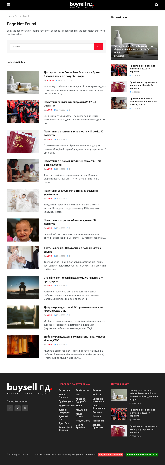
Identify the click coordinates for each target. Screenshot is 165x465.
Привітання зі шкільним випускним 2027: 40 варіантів (142, 69)
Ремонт (96, 390)
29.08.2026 (61, 80)
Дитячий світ (63, 417)
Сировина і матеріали (98, 400)
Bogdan (50, 80)
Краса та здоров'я (81, 400)
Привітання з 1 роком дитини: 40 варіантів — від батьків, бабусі (143, 101)
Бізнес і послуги (63, 395)
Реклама (50, 454)
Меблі (79, 405)
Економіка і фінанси (65, 428)
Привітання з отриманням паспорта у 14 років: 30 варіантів (143, 85)
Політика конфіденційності (70, 454)
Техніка (96, 416)
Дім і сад (64, 423)
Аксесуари (64, 390)
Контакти (91, 454)
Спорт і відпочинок (99, 406)
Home (9, 16)
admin (49, 110)
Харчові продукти (97, 426)
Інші (78, 394)
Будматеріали (67, 405)
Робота (96, 394)
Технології (98, 420)
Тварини (97, 412)
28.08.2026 (60, 110)
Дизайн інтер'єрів (64, 411)
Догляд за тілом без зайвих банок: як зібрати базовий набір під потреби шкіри (133, 49)
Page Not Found (22, 16)
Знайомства (82, 390)
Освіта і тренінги (80, 426)
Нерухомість (83, 420)
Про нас (39, 454)
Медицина (81, 409)
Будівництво (66, 401)
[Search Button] (98, 46)
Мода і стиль (79, 415)
